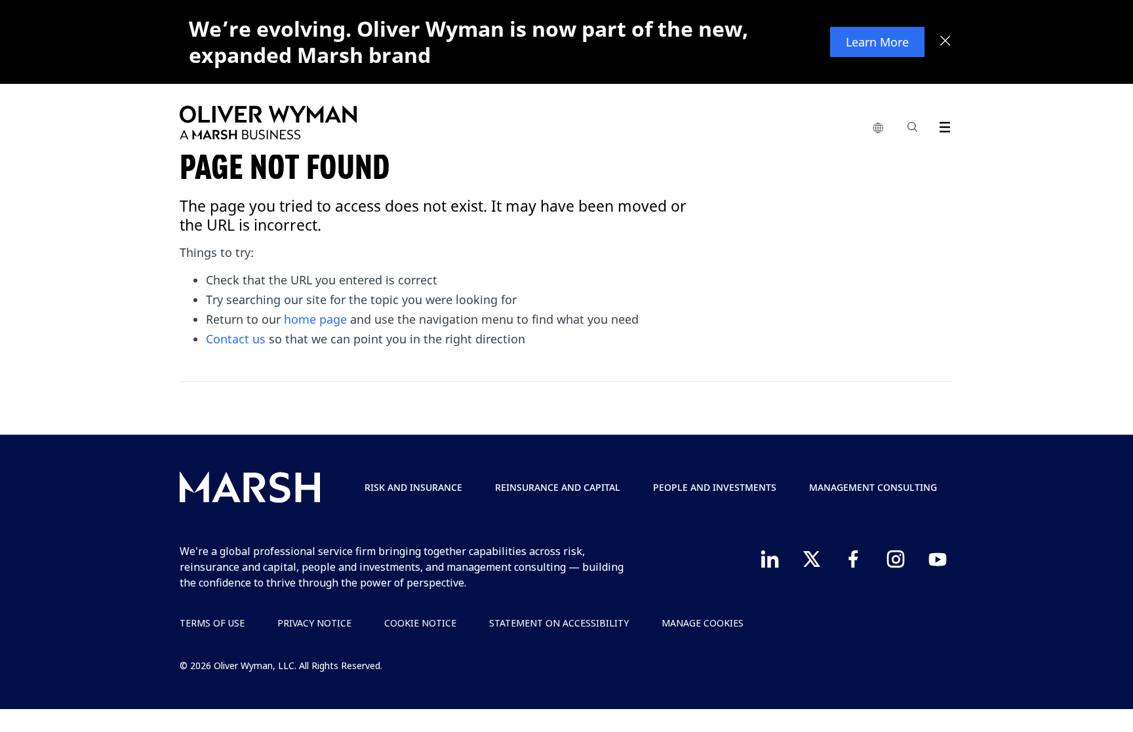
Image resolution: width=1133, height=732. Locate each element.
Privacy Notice (314, 623)
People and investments (714, 487)
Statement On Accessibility (559, 623)
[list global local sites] (878, 128)
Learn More (877, 42)
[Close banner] (945, 42)
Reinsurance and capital (557, 487)
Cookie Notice (420, 623)
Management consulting (873, 487)
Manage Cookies (703, 623)
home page (315, 319)
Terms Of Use (212, 623)
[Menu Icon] (941, 124)
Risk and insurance (413, 487)
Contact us (236, 339)
